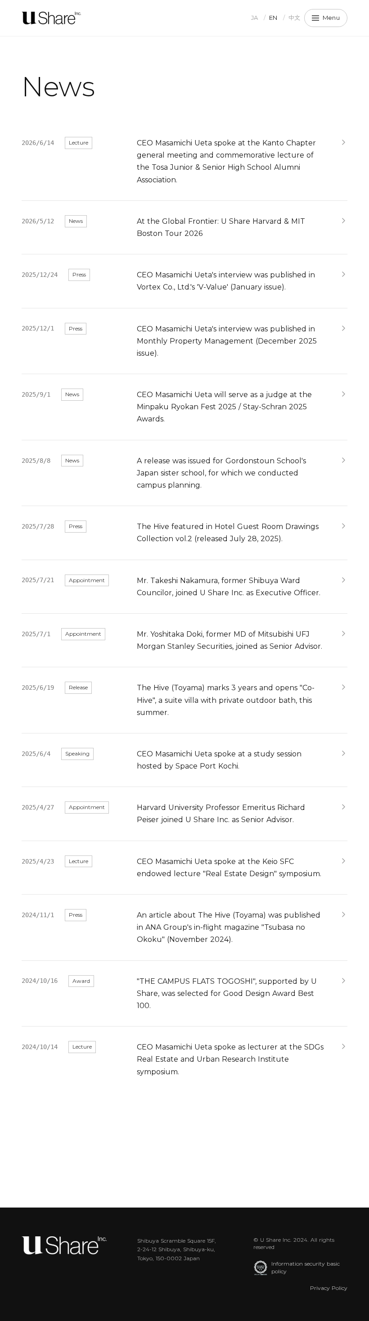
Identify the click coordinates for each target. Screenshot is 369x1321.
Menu (331, 17)
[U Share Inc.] (51, 18)
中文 (294, 17)
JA (254, 17)
